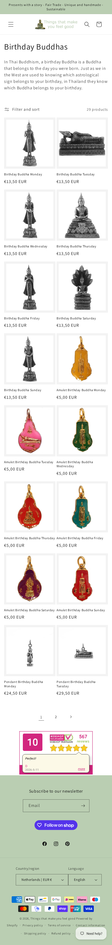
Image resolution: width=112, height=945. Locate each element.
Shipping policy (35, 933)
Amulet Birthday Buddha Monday (81, 390)
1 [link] (41, 717)
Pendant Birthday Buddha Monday (23, 684)
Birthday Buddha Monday (23, 174)
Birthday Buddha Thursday (76, 246)
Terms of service (59, 925)
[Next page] (71, 717)
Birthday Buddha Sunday (22, 390)
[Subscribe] (83, 805)
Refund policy (61, 933)
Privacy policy (33, 925)
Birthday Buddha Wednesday (26, 246)
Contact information (90, 925)
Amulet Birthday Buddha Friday (80, 538)
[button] (11, 24)
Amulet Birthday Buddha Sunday (81, 610)
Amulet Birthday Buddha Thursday (29, 538)
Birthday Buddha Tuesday (76, 174)
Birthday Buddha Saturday (76, 318)
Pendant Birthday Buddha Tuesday (76, 684)
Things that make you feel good (52, 918)
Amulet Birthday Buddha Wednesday (75, 464)
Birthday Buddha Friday (22, 318)
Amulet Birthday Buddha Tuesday (29, 462)
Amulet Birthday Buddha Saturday (29, 610)
